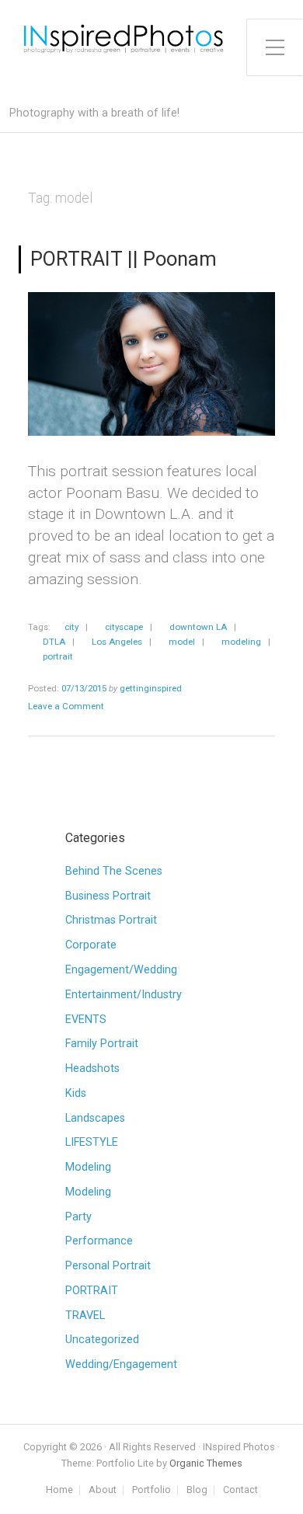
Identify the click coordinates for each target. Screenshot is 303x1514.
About (103, 1490)
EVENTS (85, 1019)
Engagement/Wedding (121, 969)
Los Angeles (117, 641)
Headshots (92, 1068)
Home (59, 1490)
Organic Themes (205, 1463)
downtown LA (198, 626)
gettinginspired (151, 688)
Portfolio (151, 1490)
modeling (241, 641)
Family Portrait (101, 1043)
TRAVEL (85, 1315)
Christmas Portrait (111, 920)
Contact (240, 1490)
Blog (196, 1490)
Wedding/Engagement (121, 1364)
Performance (99, 1241)
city (71, 626)
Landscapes (95, 1118)
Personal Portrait (108, 1265)
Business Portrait (108, 896)
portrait (58, 656)
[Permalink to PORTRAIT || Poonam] (151, 364)
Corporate (91, 945)
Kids (75, 1093)
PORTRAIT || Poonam (123, 258)
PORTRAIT (91, 1290)
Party (78, 1216)
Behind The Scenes (113, 871)
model (182, 641)
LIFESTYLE (91, 1142)
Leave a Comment (66, 706)
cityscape (124, 626)
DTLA (54, 641)
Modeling (88, 1167)
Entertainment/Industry (123, 994)
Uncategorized (102, 1339)
